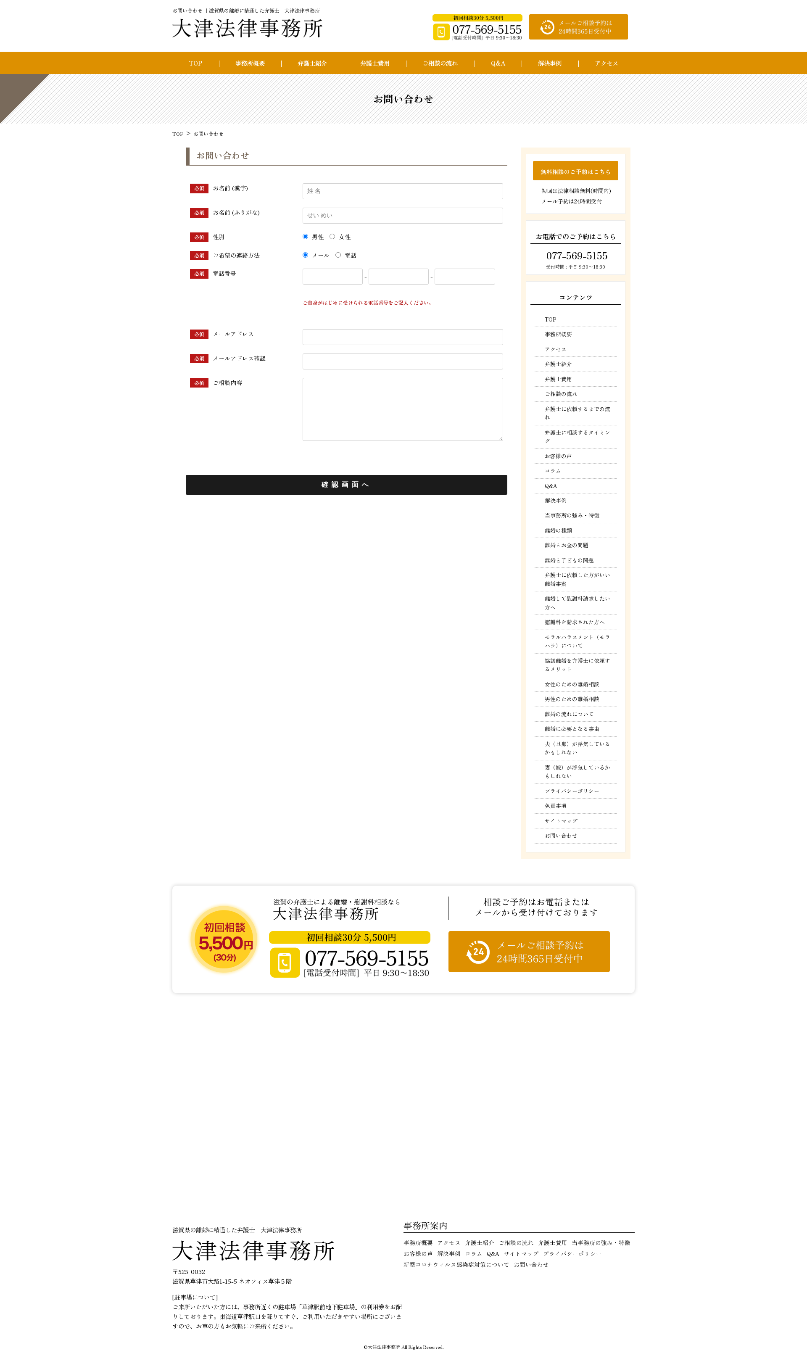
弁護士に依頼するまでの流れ (577, 413)
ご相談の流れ (440, 62)
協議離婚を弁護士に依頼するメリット (577, 665)
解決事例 (550, 62)
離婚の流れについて (569, 714)
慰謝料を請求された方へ (575, 622)
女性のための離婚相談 (572, 684)
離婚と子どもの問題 (569, 560)
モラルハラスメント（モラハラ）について (577, 641)
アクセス (606, 62)
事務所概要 (250, 62)
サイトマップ (561, 821)
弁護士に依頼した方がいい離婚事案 (577, 579)
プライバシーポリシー (572, 791)
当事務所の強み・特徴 (572, 515)
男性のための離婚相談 (572, 699)
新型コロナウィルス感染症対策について (456, 1264)
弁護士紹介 (312, 62)
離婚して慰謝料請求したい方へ (577, 602)
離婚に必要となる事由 (572, 729)
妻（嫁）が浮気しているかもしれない (577, 771)
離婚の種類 (558, 530)
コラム (553, 471)
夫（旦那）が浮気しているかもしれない (577, 748)
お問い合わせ (561, 835)
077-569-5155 (576, 255)
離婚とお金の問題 (566, 545)
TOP (195, 62)
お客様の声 (558, 456)
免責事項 (556, 806)
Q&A (498, 62)
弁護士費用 (375, 62)
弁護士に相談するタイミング (577, 436)
